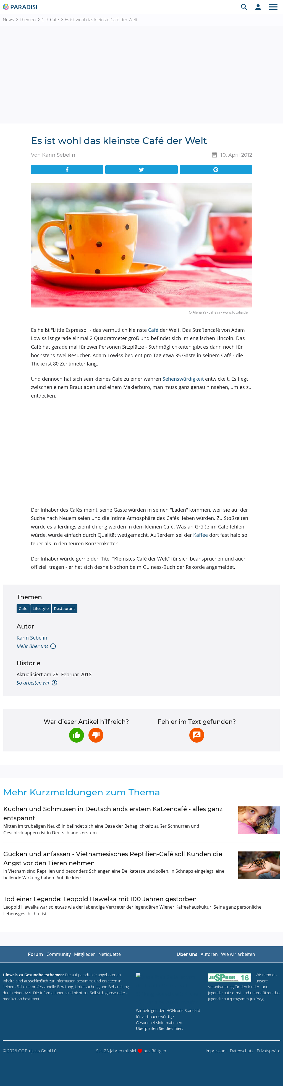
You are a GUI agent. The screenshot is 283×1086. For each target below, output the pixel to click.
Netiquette (109, 954)
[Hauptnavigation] (273, 7)
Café (153, 330)
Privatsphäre (268, 1050)
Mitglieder (84, 954)
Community (58, 954)
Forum (35, 954)
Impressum (216, 1050)
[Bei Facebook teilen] (67, 169)
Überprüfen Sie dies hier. (159, 1028)
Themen (28, 20)
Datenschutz (241, 1050)
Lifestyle (41, 608)
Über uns (187, 954)
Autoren (209, 954)
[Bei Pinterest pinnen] (216, 169)
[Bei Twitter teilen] (141, 169)
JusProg (257, 998)
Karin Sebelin (32, 637)
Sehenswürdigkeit (183, 378)
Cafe (54, 20)
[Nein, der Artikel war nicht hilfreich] (95, 735)
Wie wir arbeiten (238, 954)
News (8, 20)
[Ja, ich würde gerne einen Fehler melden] (196, 735)
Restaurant (64, 608)
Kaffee (200, 535)
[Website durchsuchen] (244, 7)
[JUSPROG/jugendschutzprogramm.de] (229, 977)
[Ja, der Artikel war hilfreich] (76, 735)
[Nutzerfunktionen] (258, 7)
